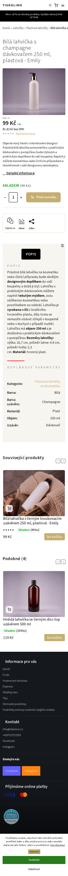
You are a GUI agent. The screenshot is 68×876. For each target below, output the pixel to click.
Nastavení (34, 851)
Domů (6, 669)
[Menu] (62, 5)
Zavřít (57, 233)
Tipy (5, 698)
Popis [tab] (31, 254)
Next (63, 461)
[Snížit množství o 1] (5, 197)
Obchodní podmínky (14, 704)
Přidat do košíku (46, 197)
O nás (6, 675)
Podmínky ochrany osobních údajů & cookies (29, 710)
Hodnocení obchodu (15, 681)
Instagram (8, 747)
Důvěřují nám (10, 692)
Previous (58, 461)
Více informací (57, 845)
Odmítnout (34, 869)
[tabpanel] (34, 606)
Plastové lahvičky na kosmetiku (47, 384)
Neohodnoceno (25, 133)
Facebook (9, 741)
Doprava (8, 686)
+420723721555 (12, 735)
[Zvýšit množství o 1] (21, 197)
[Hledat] (50, 5)
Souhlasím (34, 860)
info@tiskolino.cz (13, 729)
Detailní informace (20, 173)
